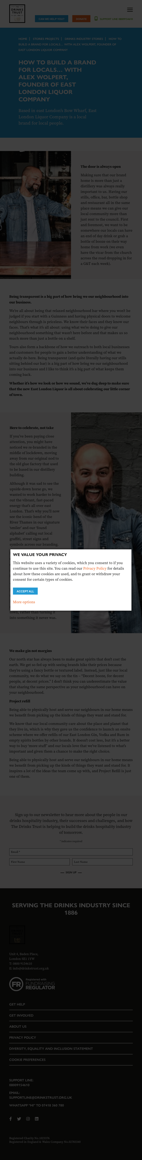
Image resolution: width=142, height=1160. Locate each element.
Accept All (25, 591)
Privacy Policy (94, 568)
